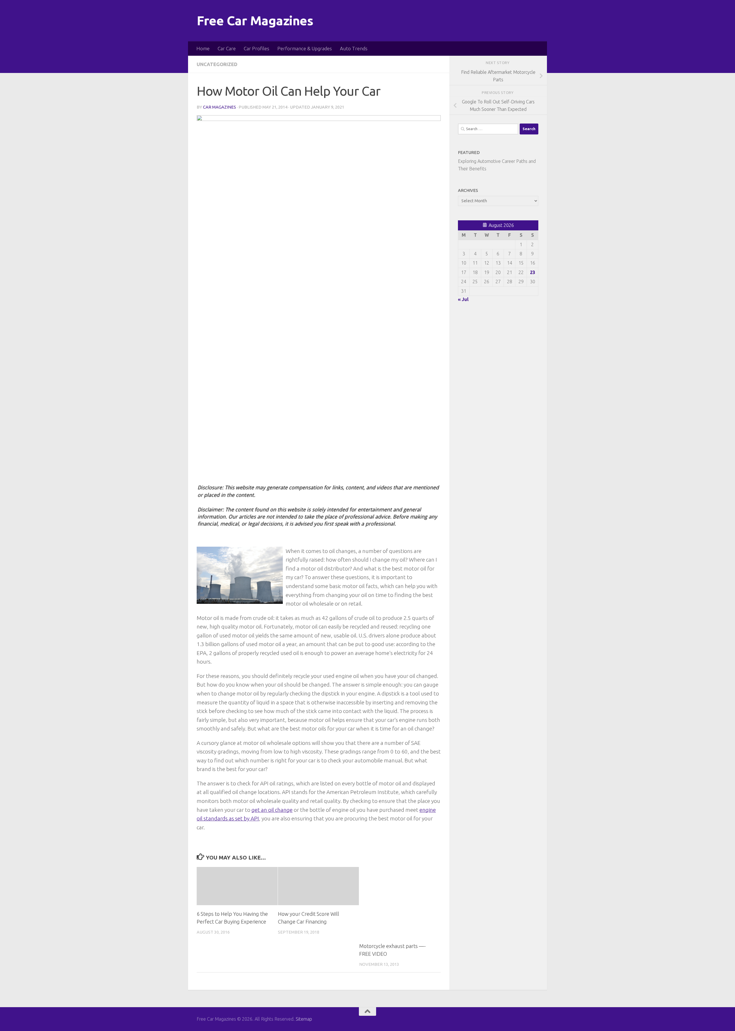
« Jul (463, 299)
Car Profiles (256, 48)
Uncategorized (217, 64)
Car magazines (219, 107)
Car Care (227, 48)
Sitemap (304, 1019)
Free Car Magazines (255, 21)
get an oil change (272, 810)
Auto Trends (354, 48)
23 (532, 272)
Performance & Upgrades (304, 48)
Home (203, 48)
